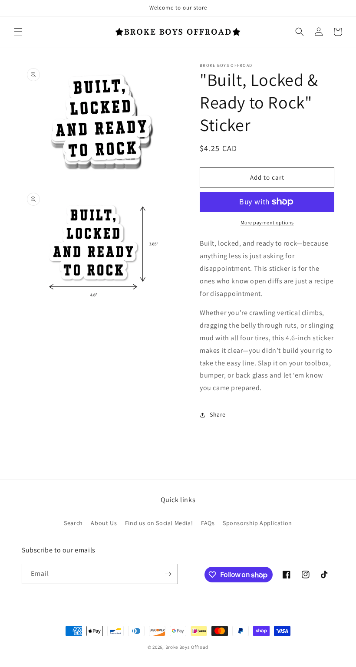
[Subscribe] (168, 574)
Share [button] (218, 414)
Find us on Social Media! (159, 523)
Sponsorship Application (257, 523)
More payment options (267, 222)
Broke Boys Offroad (187, 647)
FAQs (207, 523)
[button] (18, 31)
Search (73, 523)
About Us (104, 523)
